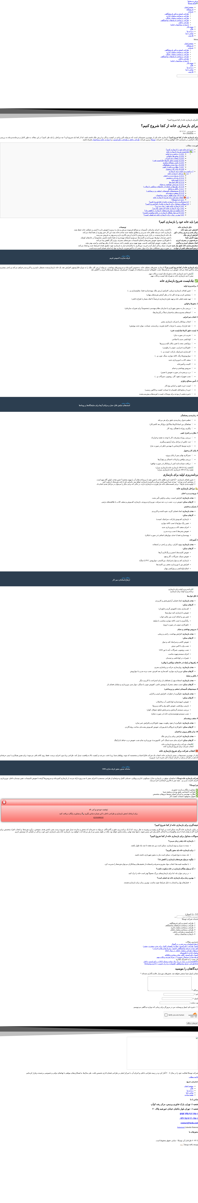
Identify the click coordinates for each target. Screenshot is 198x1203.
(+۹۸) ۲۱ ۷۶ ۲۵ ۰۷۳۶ (188, 1118)
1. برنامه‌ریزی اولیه (175, 154)
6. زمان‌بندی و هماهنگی (173, 165)
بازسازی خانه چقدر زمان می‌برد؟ (169, 206)
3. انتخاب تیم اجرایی (174, 158)
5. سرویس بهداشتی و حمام (172, 184)
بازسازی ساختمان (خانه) (179, 25)
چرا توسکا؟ (177, 200)
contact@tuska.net (189, 1123)
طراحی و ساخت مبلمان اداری (177, 16)
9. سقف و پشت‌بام (175, 193)
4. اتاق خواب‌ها (176, 182)
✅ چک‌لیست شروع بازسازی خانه (179, 152)
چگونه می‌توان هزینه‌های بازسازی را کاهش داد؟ (164, 211)
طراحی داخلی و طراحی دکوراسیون (126, 140)
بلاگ (191, 29)
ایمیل (195, 999)
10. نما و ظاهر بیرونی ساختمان (170, 195)
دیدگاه (195, 990)
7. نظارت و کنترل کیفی (173, 167)
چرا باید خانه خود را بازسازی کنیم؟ (179, 150)
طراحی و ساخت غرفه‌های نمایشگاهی (174, 20)
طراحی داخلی (183, 22)
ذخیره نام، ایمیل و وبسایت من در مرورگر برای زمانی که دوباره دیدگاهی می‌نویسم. (164, 1007)
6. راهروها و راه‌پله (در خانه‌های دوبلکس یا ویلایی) (163, 187)
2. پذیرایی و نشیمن (175, 178)
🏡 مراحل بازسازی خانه (178, 174)
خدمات (190, 12)
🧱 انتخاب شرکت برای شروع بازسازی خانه (171, 197)
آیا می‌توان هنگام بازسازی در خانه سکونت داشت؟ (163, 213)
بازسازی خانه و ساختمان (101, 140)
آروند (182, 1144)
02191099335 (98, 817)
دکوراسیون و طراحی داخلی (183, 932)
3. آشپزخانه (177, 180)
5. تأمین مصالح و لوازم (173, 163)
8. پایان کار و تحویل (175, 169)
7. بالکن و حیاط (176, 189)
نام (196, 994)
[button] (99, 39)
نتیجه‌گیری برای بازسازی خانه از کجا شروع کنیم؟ (169, 202)
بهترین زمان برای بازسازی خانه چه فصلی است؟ (164, 215)
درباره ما (190, 31)
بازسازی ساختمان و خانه (184, 934)
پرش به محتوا (193, 1)
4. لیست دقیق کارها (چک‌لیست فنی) (168, 160)
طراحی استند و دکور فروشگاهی (177, 14)
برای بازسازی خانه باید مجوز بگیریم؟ (168, 208)
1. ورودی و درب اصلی (173, 176)
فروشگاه (190, 9)
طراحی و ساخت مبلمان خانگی (177, 18)
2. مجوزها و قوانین (175, 156)
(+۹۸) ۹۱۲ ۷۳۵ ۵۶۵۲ (189, 1113)
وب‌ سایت (194, 1003)
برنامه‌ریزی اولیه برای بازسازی (181, 171)
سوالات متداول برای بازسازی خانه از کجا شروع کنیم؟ (167, 204)
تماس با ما (189, 33)
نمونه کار (190, 27)
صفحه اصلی (188, 7)
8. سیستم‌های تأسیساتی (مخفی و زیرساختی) (165, 191)
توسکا (153, 140)
